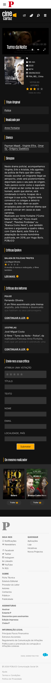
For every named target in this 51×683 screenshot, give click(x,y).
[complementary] (25, 341)
